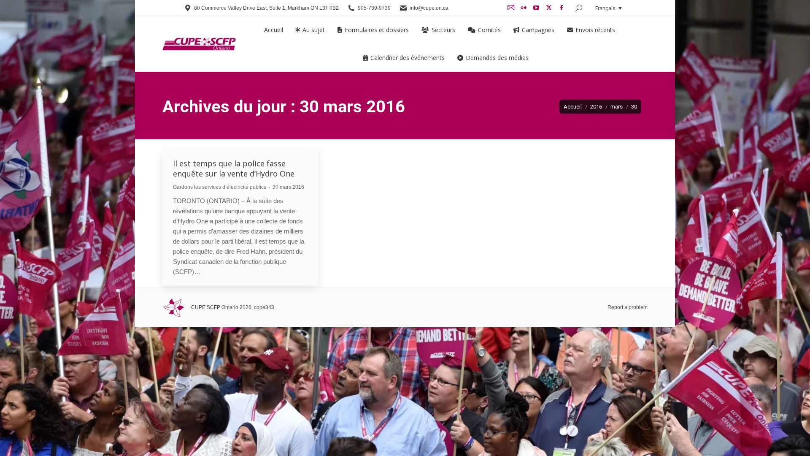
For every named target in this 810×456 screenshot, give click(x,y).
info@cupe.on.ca (429, 8)
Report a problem (628, 307)
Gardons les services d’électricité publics (219, 187)
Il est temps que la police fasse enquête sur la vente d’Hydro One (233, 168)
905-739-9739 (374, 8)
